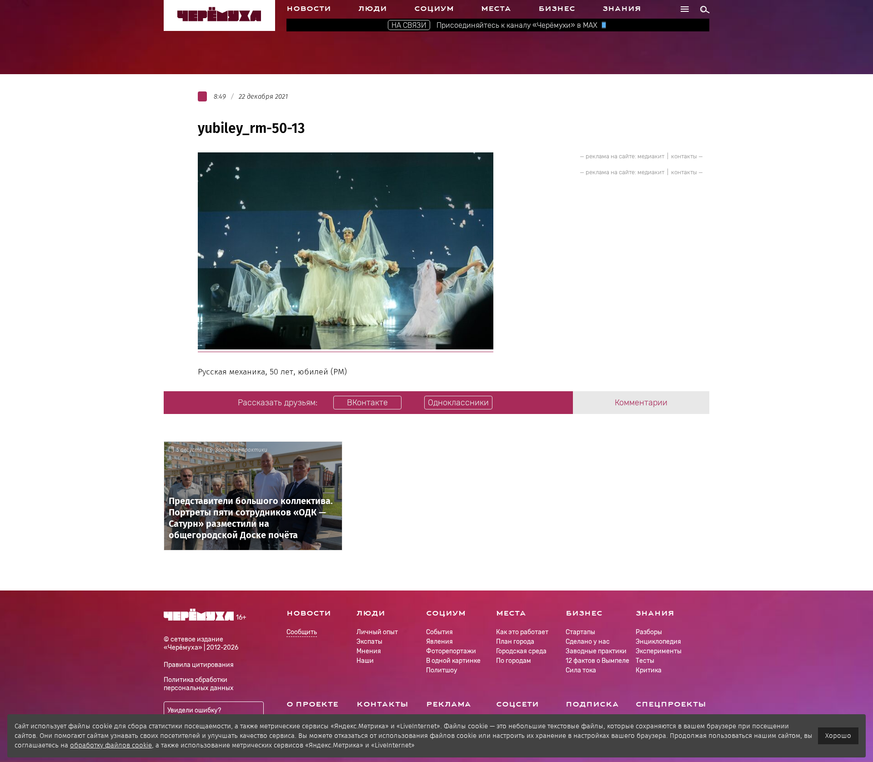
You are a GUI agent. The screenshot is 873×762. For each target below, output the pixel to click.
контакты (684, 156)
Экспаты (369, 642)
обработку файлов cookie (111, 745)
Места (496, 8)
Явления (439, 642)
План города (515, 642)
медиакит (650, 156)
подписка (592, 704)
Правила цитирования (199, 665)
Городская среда (521, 651)
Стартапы (580, 632)
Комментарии (641, 403)
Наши (365, 661)
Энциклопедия (658, 642)
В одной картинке (453, 661)
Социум (434, 8)
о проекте (312, 704)
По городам (513, 661)
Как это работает (522, 632)
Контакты (382, 704)
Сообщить (301, 632)
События (439, 632)
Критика (649, 670)
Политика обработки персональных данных (199, 684)
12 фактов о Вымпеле (597, 661)
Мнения (368, 651)
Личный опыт (377, 632)
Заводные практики (241, 450)
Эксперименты (659, 651)
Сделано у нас (588, 642)
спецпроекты (671, 704)
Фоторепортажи (451, 651)
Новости (308, 8)
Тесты (645, 661)
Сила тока (581, 670)
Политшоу (441, 670)
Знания (621, 8)
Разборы (649, 632)
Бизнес (556, 8)
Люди (372, 8)
